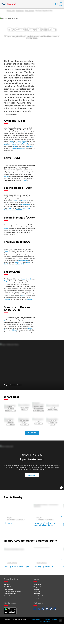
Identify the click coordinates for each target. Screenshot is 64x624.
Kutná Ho (24, 200)
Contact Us (7, 596)
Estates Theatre (22, 141)
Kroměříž (30, 146)
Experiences (20, 10)
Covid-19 (36, 598)
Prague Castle (25, 204)
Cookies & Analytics (50, 619)
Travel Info (37, 591)
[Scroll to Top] (60, 620)
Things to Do (11, 10)
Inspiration (37, 589)
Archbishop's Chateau (18, 148)
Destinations (37, 584)
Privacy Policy (35, 619)
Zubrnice (7, 299)
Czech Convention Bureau (12, 591)
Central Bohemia (26, 279)
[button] (56, 4)
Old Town (13, 330)
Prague (26, 131)
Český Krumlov (23, 260)
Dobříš (6, 264)
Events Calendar (39, 596)
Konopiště (20, 264)
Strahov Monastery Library (19, 143)
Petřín (25, 180)
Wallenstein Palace (10, 144)
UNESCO (19, 210)
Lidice (23, 295)
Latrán (17, 262)
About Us (7, 584)
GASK (10, 208)
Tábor (28, 262)
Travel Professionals (10, 587)
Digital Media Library (10, 593)
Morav (14, 146)
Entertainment (29, 10)
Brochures (37, 593)
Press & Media (8, 589)
